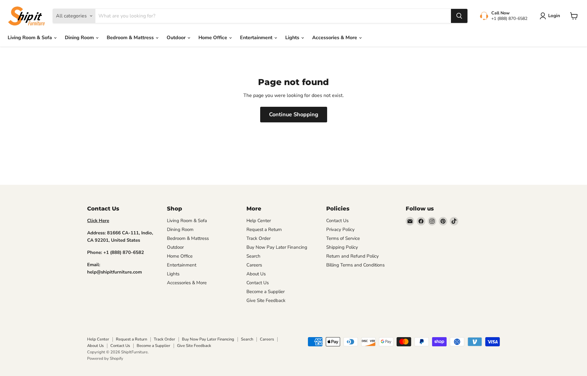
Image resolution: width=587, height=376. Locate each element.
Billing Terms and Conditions (355, 265)
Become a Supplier (265, 292)
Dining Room (80, 37)
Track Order (258, 238)
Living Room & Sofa (30, 37)
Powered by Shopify (105, 358)
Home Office (213, 37)
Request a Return (264, 229)
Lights (293, 37)
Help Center (258, 221)
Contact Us (257, 283)
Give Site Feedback (266, 300)
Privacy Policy (340, 229)
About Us (256, 274)
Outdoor (177, 37)
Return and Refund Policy (352, 256)
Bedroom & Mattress (131, 37)
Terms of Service (343, 238)
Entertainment (257, 37)
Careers (254, 265)
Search (253, 256)
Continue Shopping (293, 114)
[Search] (459, 16)
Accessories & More (335, 37)
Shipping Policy (342, 247)
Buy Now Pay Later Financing (276, 247)
